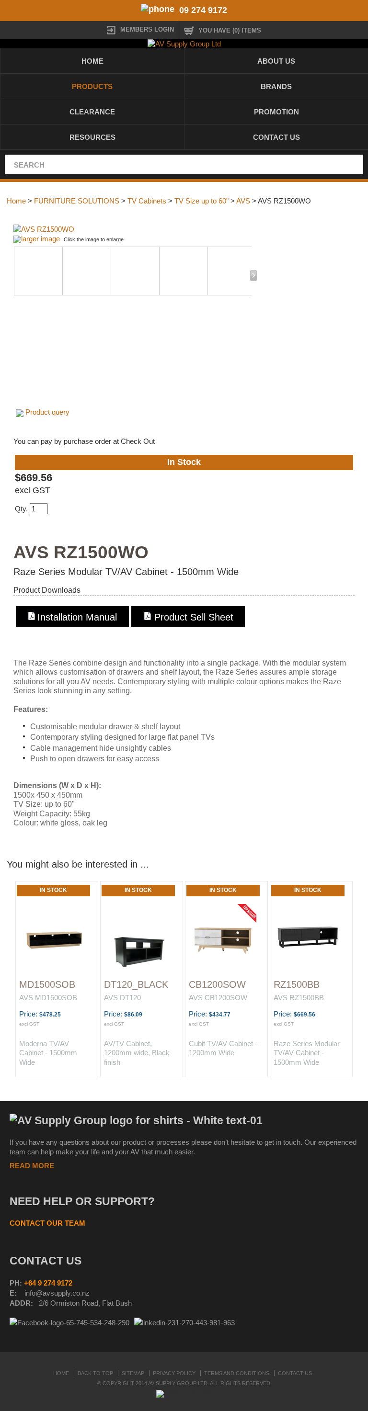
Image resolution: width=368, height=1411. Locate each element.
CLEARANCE (92, 112)
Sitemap (133, 1373)
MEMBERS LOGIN (147, 29)
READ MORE (32, 1166)
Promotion (276, 112)
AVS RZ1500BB (299, 997)
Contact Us (276, 137)
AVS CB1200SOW (218, 997)
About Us (276, 61)
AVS (243, 201)
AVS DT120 (122, 997)
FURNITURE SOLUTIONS (76, 201)
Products (92, 86)
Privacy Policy (174, 1373)
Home (92, 61)
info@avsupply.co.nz (57, 1293)
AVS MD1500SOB (48, 997)
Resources (92, 137)
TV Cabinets (146, 201)
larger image (40, 239)
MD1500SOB (47, 984)
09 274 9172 (203, 10)
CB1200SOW (217, 984)
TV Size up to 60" (201, 201)
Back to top (95, 1373)
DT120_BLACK (136, 984)
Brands (276, 86)
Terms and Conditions (236, 1373)
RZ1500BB (297, 984)
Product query (47, 412)
